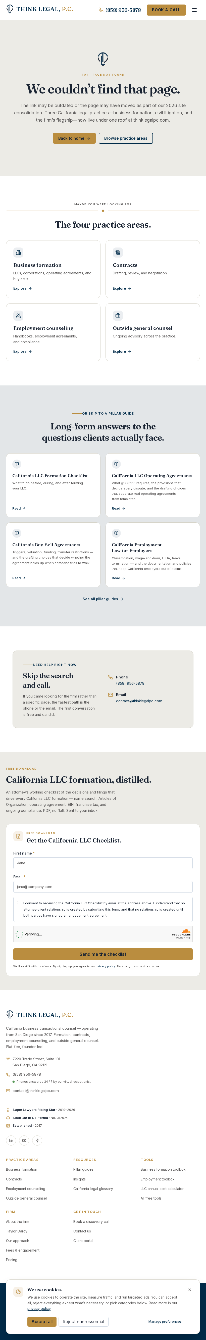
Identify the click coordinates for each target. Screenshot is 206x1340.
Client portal (83, 1240)
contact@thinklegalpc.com (139, 701)
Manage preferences (165, 1321)
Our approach (17, 1240)
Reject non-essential (83, 1321)
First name (24, 853)
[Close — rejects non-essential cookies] (190, 1290)
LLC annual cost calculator (162, 1188)
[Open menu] (194, 10)
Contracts (14, 1179)
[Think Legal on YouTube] (24, 1140)
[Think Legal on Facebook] (37, 1140)
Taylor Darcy (16, 1231)
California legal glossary (93, 1188)
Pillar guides (83, 1169)
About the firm (17, 1221)
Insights (79, 1179)
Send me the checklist (103, 954)
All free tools (151, 1198)
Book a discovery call (91, 1221)
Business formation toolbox (163, 1169)
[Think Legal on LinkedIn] (11, 1140)
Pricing (11, 1260)
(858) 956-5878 (123, 10)
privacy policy (106, 966)
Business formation (21, 1169)
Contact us (82, 1231)
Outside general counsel (26, 1198)
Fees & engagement (22, 1250)
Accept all (42, 1321)
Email (19, 877)
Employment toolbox (158, 1179)
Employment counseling (25, 1188)
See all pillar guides (100, 599)
